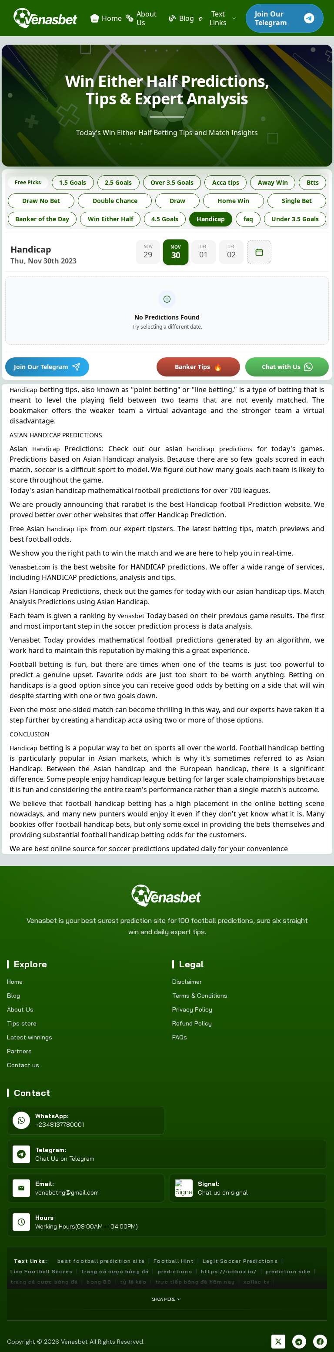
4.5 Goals (164, 219)
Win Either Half (110, 219)
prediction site (288, 1271)
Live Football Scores (41, 1271)
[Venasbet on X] (278, 1342)
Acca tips (225, 182)
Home (15, 982)
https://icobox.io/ (229, 1271)
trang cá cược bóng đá (44, 1282)
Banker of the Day (42, 219)
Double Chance (115, 200)
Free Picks (28, 182)
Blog (13, 995)
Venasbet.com (30, 567)
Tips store (22, 1023)
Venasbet (130, 616)
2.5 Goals (118, 182)
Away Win (273, 182)
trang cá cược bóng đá (115, 1271)
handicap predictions (219, 449)
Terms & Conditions (199, 995)
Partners (19, 1051)
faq (248, 219)
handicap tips (67, 529)
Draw (177, 200)
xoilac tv (257, 1282)
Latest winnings (29, 1037)
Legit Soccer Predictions (240, 1261)
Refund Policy (192, 1023)
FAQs (179, 1037)
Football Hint (174, 1261)
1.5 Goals (72, 182)
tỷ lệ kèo (133, 1282)
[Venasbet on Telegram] (299, 1342)
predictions (175, 1271)
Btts (313, 182)
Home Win (233, 200)
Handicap (211, 219)
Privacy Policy (192, 1009)
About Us (20, 1009)
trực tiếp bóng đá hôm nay (195, 1282)
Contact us (23, 1065)
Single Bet (297, 200)
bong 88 (99, 1282)
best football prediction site (101, 1261)
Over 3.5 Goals (172, 182)
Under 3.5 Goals (295, 219)
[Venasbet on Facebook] (320, 1342)
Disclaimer (187, 982)
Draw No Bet (41, 200)
